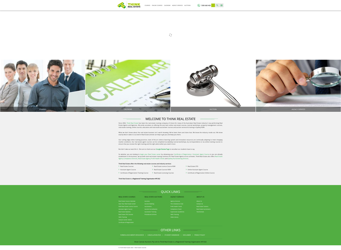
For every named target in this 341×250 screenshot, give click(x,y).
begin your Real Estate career (150, 154)
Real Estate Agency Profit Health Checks (151, 159)
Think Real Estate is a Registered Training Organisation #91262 (183, 242)
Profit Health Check (176, 206)
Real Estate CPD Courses (126, 214)
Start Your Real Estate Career (127, 204)
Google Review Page (162, 149)
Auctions (187, 5)
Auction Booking (149, 204)
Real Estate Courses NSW (162, 170)
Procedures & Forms (151, 214)
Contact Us (200, 204)
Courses (147, 5)
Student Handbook (172, 235)
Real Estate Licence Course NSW (164, 166)
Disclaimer (187, 235)
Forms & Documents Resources (132, 235)
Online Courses (157, 5)
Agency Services (177, 5)
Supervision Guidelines (177, 212)
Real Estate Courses (127, 166)
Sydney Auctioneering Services (178, 159)
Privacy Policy (199, 235)
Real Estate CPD (193, 166)
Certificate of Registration (182, 154)
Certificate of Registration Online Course (201, 173)
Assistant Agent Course (201, 154)
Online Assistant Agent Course (198, 170)
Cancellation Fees (154, 235)
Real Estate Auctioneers (204, 209)
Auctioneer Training (150, 212)
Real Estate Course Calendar (127, 201)
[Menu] (221, 5)
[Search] (217, 5)
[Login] (213, 5)
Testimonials (200, 212)
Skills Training (123, 217)
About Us (199, 201)
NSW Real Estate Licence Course (128, 206)
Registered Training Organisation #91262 (146, 179)
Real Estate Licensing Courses (164, 173)
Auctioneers (148, 206)
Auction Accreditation (151, 209)
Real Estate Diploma (124, 212)
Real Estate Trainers (202, 206)
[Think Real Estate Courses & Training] (129, 5)
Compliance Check (175, 209)
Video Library (174, 217)
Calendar (167, 5)
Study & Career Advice (125, 220)
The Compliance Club (176, 204)
